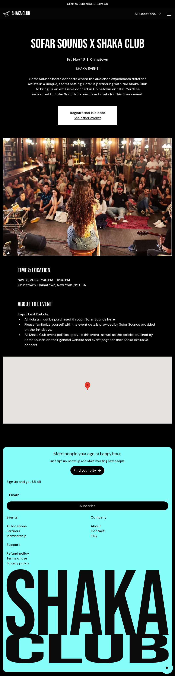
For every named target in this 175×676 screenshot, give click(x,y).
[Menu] (169, 14)
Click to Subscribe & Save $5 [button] (87, 4)
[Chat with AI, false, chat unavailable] (167, 668)
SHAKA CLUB (21, 13)
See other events (87, 118)
